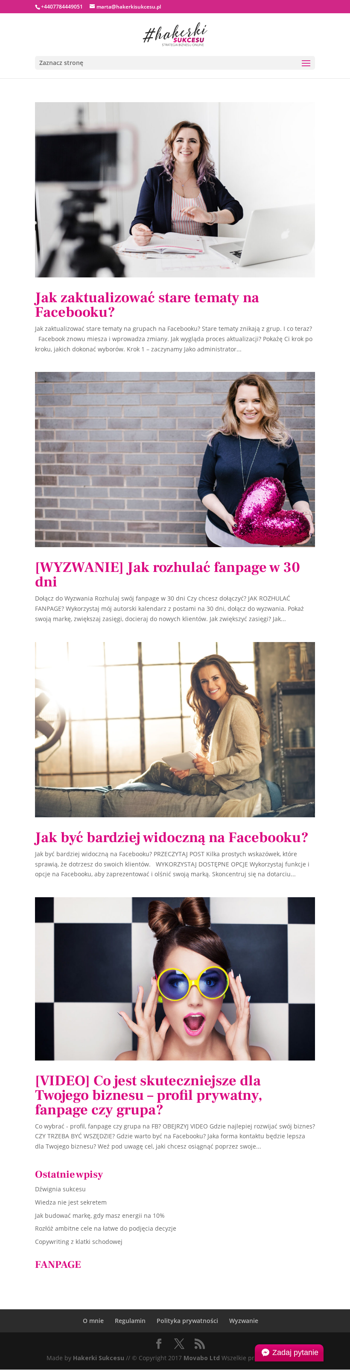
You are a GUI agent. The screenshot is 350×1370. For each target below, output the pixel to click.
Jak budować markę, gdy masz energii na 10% (100, 1215)
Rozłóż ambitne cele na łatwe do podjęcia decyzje (105, 1228)
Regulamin (130, 1321)
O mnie (93, 1321)
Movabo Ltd (202, 1358)
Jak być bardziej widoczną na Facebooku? (172, 837)
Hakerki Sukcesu (98, 1358)
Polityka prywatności (187, 1321)
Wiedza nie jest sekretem (71, 1202)
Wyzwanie (243, 1321)
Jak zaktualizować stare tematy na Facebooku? (147, 304)
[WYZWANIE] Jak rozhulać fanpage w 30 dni (167, 574)
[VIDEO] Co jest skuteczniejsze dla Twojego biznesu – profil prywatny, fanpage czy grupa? (148, 1095)
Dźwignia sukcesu (60, 1189)
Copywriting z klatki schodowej (78, 1241)
